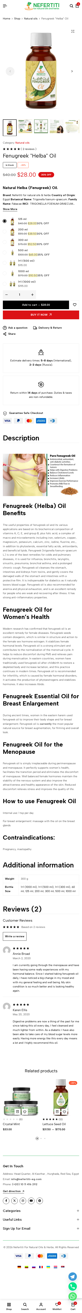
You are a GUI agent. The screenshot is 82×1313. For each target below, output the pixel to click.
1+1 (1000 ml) (27, 281)
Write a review (14, 936)
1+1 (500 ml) (26, 260)
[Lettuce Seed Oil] (61, 1097)
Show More (10, 209)
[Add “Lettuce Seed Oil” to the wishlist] (64, 1112)
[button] (72, 71)
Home (6, 18)
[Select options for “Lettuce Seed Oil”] (57, 1112)
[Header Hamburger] (5, 6)
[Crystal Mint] (21, 1097)
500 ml (23, 250)
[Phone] (72, 1286)
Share (12, 333)
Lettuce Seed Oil (54, 1124)
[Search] (71, 6)
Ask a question (17, 327)
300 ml (23, 240)
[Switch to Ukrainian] (48, 1267)
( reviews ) (28, 149)
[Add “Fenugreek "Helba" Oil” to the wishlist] (74, 304)
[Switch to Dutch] (55, 1267)
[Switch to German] (19, 1267)
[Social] (6, 1201)
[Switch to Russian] (33, 1267)
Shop (17, 18)
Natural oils (31, 18)
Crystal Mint (11, 1124)
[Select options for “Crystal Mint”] (17, 1112)
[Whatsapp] (72, 1296)
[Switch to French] (41, 1267)
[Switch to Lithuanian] (26, 1267)
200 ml (23, 229)
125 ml (22, 219)
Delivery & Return (50, 327)
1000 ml (23, 271)
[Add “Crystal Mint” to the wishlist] (25, 1112)
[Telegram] (72, 1276)
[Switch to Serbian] (62, 1267)
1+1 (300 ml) (62, 887)
